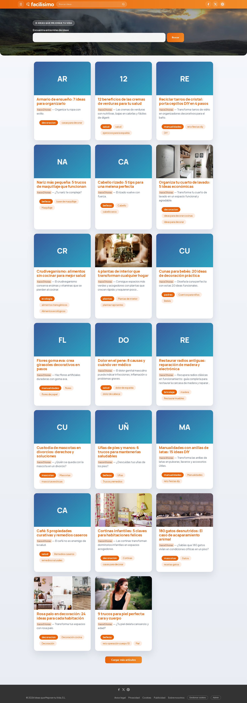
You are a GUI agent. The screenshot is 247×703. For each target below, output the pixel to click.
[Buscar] (123, 4)
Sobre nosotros (176, 697)
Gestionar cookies (197, 697)
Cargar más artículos (123, 659)
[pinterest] (222, 4)
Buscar (175, 37)
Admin (216, 697)
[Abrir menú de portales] (21, 4)
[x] (215, 4)
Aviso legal (120, 697)
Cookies (146, 697)
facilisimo (42, 4)
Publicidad (159, 697)
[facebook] (208, 4)
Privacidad (134, 697)
